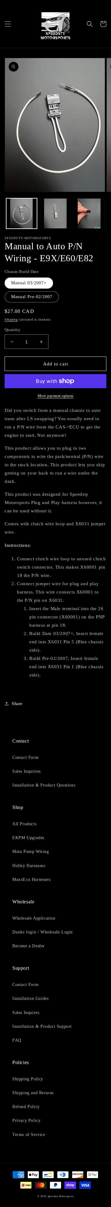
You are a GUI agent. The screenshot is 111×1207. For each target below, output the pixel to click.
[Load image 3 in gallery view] (55, 213)
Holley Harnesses (28, 865)
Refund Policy (26, 1106)
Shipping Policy (27, 1079)
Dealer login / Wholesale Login (42, 932)
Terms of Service (28, 1134)
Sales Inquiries (26, 771)
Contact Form (25, 757)
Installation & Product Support (42, 1026)
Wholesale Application (34, 918)
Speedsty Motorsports (61, 1196)
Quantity (12, 329)
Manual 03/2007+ (29, 283)
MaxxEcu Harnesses (31, 879)
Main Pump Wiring (30, 851)
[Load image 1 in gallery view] (21, 213)
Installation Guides (30, 998)
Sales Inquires (25, 1012)
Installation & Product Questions (43, 785)
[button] (7, 24)
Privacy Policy (26, 1120)
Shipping (11, 319)
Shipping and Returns (33, 1093)
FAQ (16, 1040)
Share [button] (17, 703)
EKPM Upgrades (28, 837)
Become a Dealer (28, 946)
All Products (24, 824)
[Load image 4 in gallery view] (89, 213)
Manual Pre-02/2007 (31, 296)
